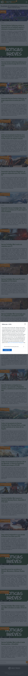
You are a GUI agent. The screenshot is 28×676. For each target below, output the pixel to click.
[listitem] (14, 346)
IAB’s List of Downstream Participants (15, 342)
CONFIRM (7, 350)
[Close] (25, 324)
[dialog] (14, 338)
